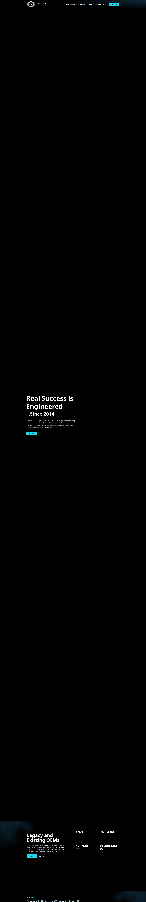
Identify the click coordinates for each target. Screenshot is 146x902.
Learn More (43, 856)
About (90, 4)
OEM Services (81, 4)
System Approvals (100, 4)
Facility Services (70, 4)
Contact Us (114, 4)
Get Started (31, 433)
